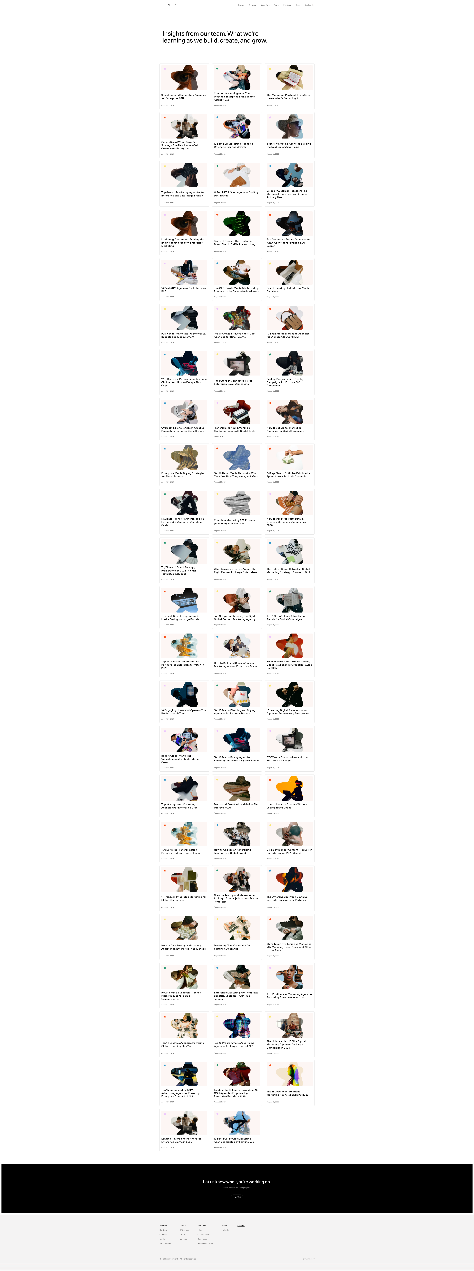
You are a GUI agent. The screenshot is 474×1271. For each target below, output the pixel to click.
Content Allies (204, 1234)
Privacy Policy (308, 1259)
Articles (183, 1239)
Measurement (165, 1243)
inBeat (200, 1230)
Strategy (163, 1230)
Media (162, 1239)
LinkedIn (225, 1230)
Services (252, 5)
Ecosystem (265, 5)
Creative (163, 1234)
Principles (287, 5)
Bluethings (202, 1239)
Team (298, 5)
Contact (241, 1225)
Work (276, 5)
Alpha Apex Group (205, 1243)
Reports (241, 5)
